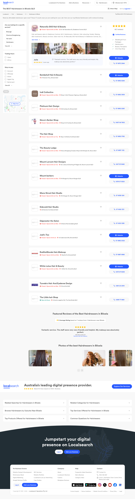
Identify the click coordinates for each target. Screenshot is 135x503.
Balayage (9, 32)
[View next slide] (82, 370)
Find (13, 14)
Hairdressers (20, 14)
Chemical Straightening (13, 35)
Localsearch (6, 14)
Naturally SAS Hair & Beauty (80, 336)
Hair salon (9, 38)
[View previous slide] (78, 370)
